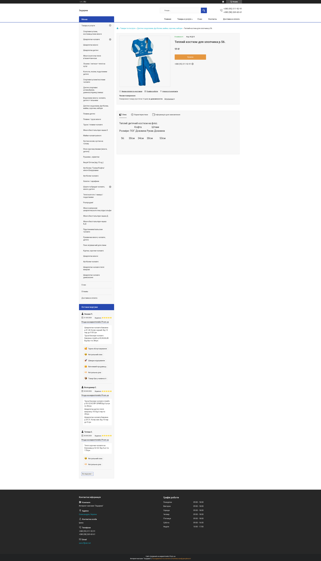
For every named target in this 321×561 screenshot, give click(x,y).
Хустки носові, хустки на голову (93, 142)
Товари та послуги (127, 28)
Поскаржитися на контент (161, 558)
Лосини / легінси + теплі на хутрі (94, 65)
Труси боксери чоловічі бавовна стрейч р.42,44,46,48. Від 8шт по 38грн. (96, 338)
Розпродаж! (88, 203)
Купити (190, 57)
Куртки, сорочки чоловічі (93, 251)
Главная (167, 19)
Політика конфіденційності (181, 558)
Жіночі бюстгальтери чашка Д (95, 216)
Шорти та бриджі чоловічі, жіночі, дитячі (94, 188)
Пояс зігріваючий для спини (94, 245)
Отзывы (85, 291)
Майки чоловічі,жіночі (92, 136)
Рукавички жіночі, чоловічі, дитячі (94, 238)
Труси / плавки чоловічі (93, 125)
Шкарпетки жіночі (90, 45)
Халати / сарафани (91, 181)
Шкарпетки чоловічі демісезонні (91, 276)
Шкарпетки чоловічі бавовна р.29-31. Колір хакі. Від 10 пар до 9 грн (96, 419)
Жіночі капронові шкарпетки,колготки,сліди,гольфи (96, 209)
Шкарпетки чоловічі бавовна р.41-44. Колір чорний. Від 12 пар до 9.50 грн (96, 330)
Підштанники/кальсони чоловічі (93, 230)
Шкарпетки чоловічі (91, 39)
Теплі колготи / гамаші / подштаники (93, 196)
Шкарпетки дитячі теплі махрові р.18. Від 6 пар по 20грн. (94, 411)
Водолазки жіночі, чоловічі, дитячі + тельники (94, 99)
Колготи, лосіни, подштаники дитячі (95, 73)
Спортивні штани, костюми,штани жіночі (92, 32)
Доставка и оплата (231, 19)
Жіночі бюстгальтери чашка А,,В (94, 222)
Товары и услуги (184, 19)
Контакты (212, 19)
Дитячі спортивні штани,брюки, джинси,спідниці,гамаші (93, 90)
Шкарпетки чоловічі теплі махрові (93, 268)
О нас (199, 19)
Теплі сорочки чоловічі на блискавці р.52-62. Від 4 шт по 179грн (96, 447)
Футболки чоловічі (90, 176)
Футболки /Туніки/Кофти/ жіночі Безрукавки (93, 169)
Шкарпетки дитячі (90, 50)
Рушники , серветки (91, 157)
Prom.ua (172, 556)
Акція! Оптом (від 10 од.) (93, 162)
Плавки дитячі (89, 114)
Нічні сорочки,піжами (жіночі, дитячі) (95, 150)
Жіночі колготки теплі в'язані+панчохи (92, 57)
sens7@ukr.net (85, 543)
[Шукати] (204, 10)
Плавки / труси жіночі (92, 119)
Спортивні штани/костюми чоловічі (94, 81)
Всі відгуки (86, 474)
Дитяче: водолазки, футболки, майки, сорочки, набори (159, 28)
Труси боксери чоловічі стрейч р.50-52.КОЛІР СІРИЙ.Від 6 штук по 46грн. (97, 403)
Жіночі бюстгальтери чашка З (95, 130)
